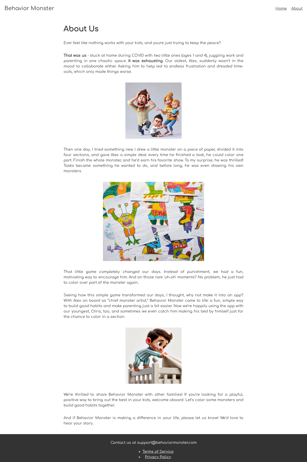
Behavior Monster (29, 8)
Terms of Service (158, 452)
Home (281, 9)
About (297, 9)
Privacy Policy (158, 457)
